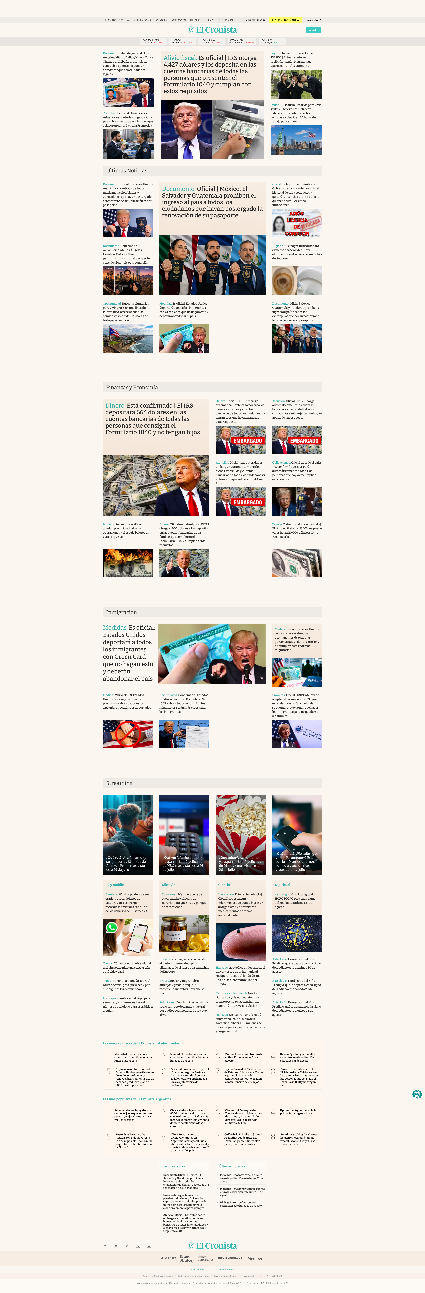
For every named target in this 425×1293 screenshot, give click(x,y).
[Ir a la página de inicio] (212, 30)
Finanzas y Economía (132, 387)
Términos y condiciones (226, 1276)
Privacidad (248, 1276)
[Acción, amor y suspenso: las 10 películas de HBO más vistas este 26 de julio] (184, 835)
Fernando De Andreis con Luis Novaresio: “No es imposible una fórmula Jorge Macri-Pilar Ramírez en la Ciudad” (134, 1141)
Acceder (313, 30)
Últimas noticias (113, 20)
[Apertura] (168, 1259)
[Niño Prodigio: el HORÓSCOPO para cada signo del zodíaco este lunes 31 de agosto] (297, 933)
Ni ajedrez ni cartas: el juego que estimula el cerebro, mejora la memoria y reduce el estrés (133, 1115)
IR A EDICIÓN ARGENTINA (285, 20)
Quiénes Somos (226, 1269)
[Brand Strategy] (187, 1259)
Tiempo (210, 20)
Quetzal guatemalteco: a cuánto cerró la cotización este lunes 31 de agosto (299, 1057)
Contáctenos (197, 1269)
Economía (161, 20)
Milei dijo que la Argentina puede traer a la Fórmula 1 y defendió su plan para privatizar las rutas (243, 1139)
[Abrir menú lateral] (105, 29)
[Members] (255, 1259)
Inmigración (178, 20)
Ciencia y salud (227, 20)
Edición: (312, 20)
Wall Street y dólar (139, 20)
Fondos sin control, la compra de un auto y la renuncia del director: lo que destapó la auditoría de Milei (243, 1117)
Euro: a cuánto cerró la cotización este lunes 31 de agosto (244, 1057)
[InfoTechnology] (230, 1259)
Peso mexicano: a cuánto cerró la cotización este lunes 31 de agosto (133, 1057)
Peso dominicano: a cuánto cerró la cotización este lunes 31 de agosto (189, 1057)
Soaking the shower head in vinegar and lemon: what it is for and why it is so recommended (299, 1139)
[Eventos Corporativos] (205, 1259)
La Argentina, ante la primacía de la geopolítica (298, 1112)
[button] (417, 1094)
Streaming (196, 20)
